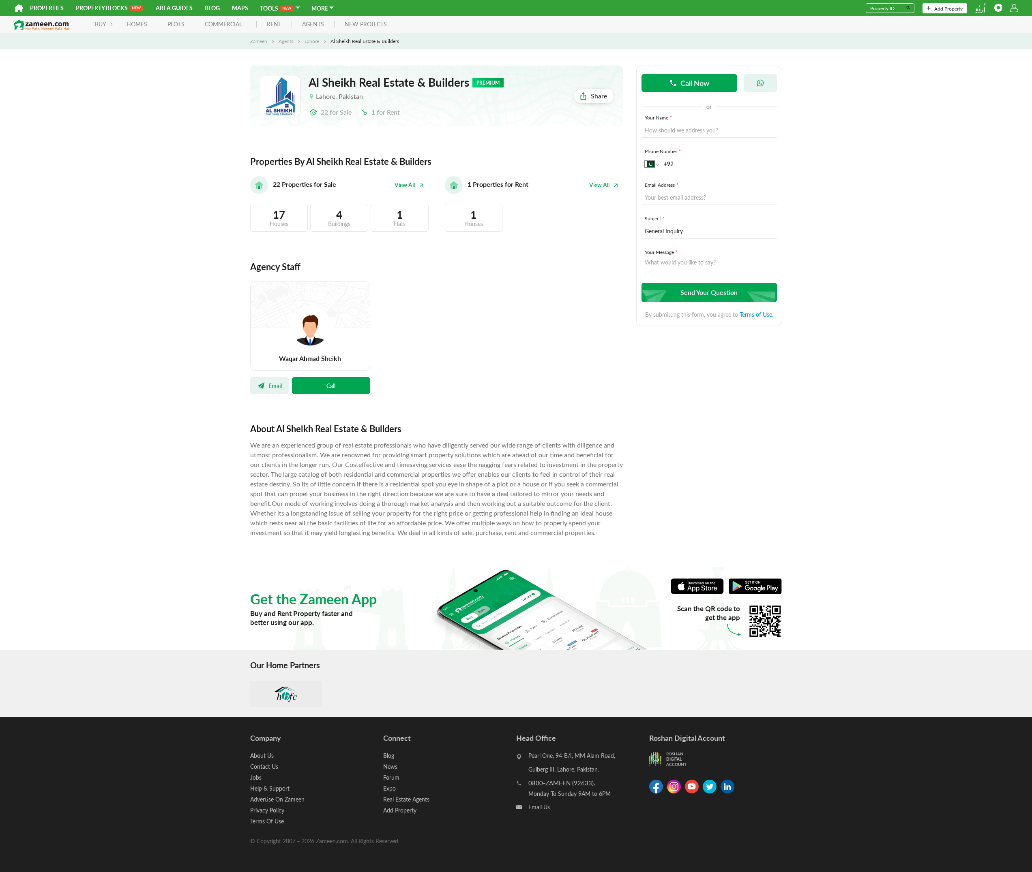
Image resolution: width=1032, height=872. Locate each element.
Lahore (312, 41)
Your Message (661, 251)
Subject (655, 218)
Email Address (661, 184)
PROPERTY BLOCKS (102, 8)
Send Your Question (709, 292)
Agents (286, 41)
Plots (176, 24)
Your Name (658, 117)
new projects (366, 24)
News (390, 766)
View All (405, 185)
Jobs (256, 777)
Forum (391, 777)
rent (274, 24)
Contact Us (264, 766)
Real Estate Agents (406, 799)
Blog (212, 8)
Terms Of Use (267, 821)
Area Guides (174, 8)
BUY (100, 24)
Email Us (539, 807)
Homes (137, 24)
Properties (47, 8)
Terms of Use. (756, 314)
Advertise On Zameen (277, 799)
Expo (389, 788)
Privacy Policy (267, 810)
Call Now (694, 83)
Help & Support (270, 788)
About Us (262, 755)
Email (275, 386)
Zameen (258, 41)
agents (313, 24)
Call (330, 386)
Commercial (223, 24)
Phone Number (663, 151)
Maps (240, 8)
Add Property (948, 8)
